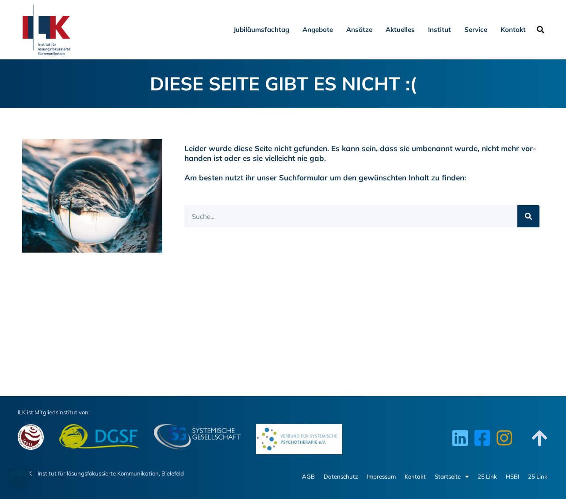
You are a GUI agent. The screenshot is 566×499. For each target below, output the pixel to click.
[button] (540, 30)
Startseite (448, 476)
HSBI (512, 476)
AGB (308, 476)
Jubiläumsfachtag (261, 29)
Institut (439, 29)
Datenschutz (341, 476)
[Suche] (528, 216)
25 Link (487, 476)
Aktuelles (400, 29)
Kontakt (513, 29)
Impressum (381, 476)
